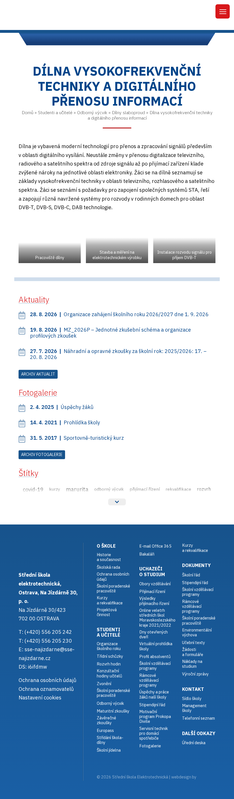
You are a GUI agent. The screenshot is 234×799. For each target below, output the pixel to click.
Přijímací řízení (145, 489)
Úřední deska (193, 742)
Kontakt (193, 689)
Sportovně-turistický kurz (77, 438)
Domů (27, 112)
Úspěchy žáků (62, 407)
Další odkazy (198, 733)
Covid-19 (33, 489)
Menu (222, 11)
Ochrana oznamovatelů (46, 689)
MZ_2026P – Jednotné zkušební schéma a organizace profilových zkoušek (110, 332)
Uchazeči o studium (152, 571)
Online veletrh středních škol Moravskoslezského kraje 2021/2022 (157, 618)
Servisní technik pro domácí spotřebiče (153, 733)
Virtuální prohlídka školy (155, 646)
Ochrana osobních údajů (47, 680)
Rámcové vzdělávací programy (191, 606)
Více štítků (117, 502)
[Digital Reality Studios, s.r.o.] (205, 777)
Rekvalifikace (178, 489)
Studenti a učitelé (55, 112)
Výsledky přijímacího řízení (154, 601)
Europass (105, 730)
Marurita (77, 489)
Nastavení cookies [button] (40, 697)
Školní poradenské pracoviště (113, 589)
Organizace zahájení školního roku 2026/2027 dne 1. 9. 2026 (119, 314)
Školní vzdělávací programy (155, 666)
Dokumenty (196, 565)
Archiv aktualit (38, 374)
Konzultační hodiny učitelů (109, 673)
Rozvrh (204, 489)
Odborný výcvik (92, 112)
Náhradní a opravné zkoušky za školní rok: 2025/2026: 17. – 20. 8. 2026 (118, 354)
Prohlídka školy (65, 422)
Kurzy (54, 489)
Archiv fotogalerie (41, 454)
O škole (106, 545)
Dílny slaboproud (128, 112)
